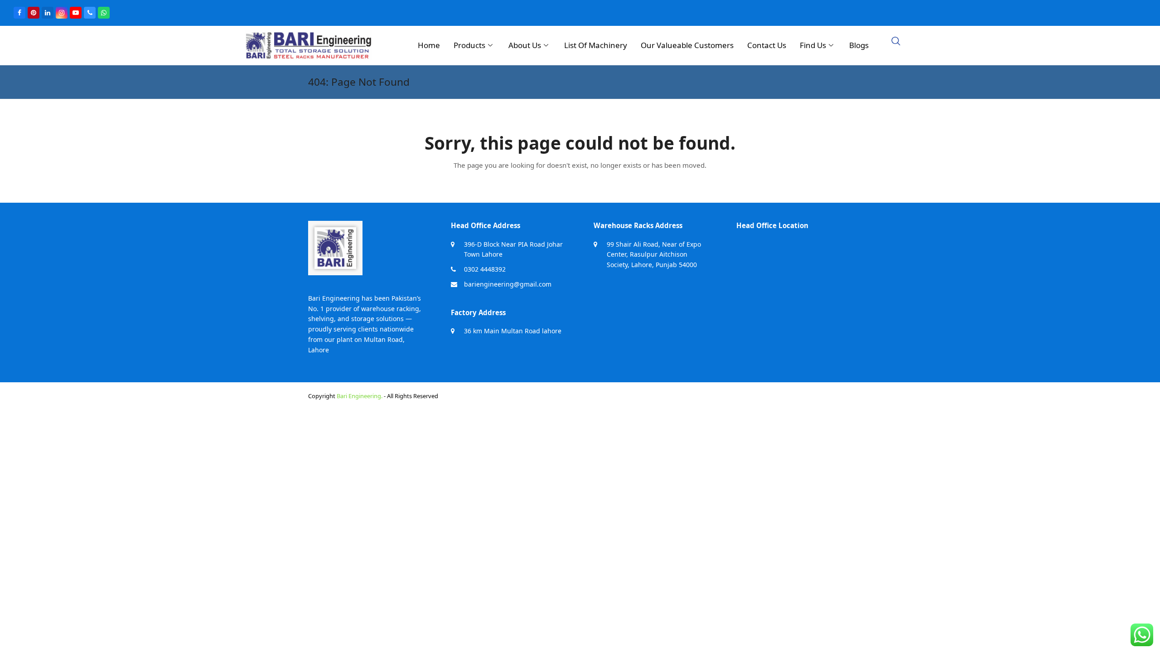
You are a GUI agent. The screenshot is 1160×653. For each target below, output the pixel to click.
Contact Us (766, 45)
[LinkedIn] (47, 13)
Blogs (859, 45)
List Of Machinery (595, 45)
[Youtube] (76, 13)
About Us (524, 45)
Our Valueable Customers (687, 45)
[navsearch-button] (896, 42)
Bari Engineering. (359, 396)
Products (469, 45)
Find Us (813, 45)
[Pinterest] (33, 13)
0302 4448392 (485, 269)
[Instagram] (62, 13)
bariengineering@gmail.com (507, 284)
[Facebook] (19, 13)
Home (429, 45)
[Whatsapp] (104, 13)
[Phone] (90, 13)
